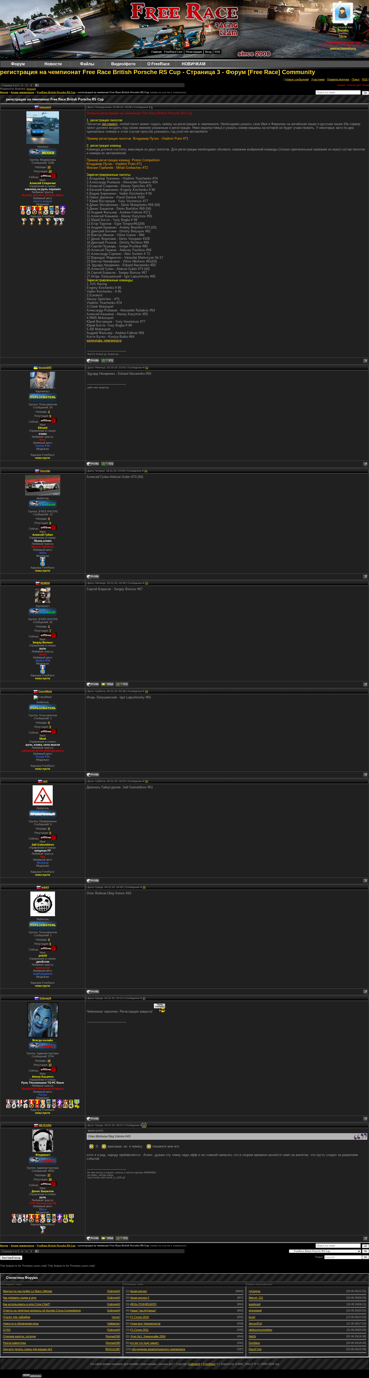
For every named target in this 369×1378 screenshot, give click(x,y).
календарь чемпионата (104, 340)
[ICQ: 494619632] (107, 463)
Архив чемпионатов (22, 92)
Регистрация (194, 51)
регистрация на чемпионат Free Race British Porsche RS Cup (113, 92)
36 (144, 887)
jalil (45, 781)
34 (146, 691)
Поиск (355, 79)
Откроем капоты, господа (19, 1336)
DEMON (45, 583)
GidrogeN (45, 998)
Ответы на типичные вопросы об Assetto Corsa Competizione (42, 1310)
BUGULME (112, 1349)
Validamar (113, 1323)
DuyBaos (254, 1342)
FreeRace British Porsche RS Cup (56, 92)
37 (144, 998)
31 (146, 367)
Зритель (343, 30)
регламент (109, 124)
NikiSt (252, 1336)
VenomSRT (45, 367)
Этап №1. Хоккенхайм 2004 (147, 1336)
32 (145, 470)
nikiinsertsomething (260, 1329)
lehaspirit (31, 89)
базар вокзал (138, 1291)
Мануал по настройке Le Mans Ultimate (27, 1291)
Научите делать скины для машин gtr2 (27, 1349)
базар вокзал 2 (139, 1297)
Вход (208, 51)
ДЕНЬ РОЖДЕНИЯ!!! (143, 1304)
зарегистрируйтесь (343, 48)
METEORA (45, 1125)
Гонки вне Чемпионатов (145, 1323)
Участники (318, 79)
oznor (115, 1316)
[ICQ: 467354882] (107, 360)
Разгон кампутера (14, 1342)
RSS (217, 51)
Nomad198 (112, 1336)
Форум (4, 92)
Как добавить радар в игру (20, 1297)
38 (144, 1125)
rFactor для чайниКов (16, 1316)
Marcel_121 (256, 1297)
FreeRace (209, 1363)
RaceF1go (255, 1349)
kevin (252, 1316)
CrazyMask (45, 691)
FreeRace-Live (173, 51)
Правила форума (338, 79)
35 (146, 781)
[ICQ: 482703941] (122, 684)
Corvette (45, 470)
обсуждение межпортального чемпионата (158, 1349)
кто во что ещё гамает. (144, 1342)
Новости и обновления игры (21, 1323)
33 (146, 583)
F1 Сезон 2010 (139, 1316)
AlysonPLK (255, 1323)
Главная (156, 51)
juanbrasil (254, 1304)
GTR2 (7, 1329)
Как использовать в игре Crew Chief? (26, 1304)
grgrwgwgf (255, 1310)
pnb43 (45, 887)
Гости (343, 36)
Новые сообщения (297, 79)
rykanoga (254, 1291)
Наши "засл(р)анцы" (143, 1310)
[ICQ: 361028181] (122, 1238)
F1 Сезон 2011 (139, 1329)
